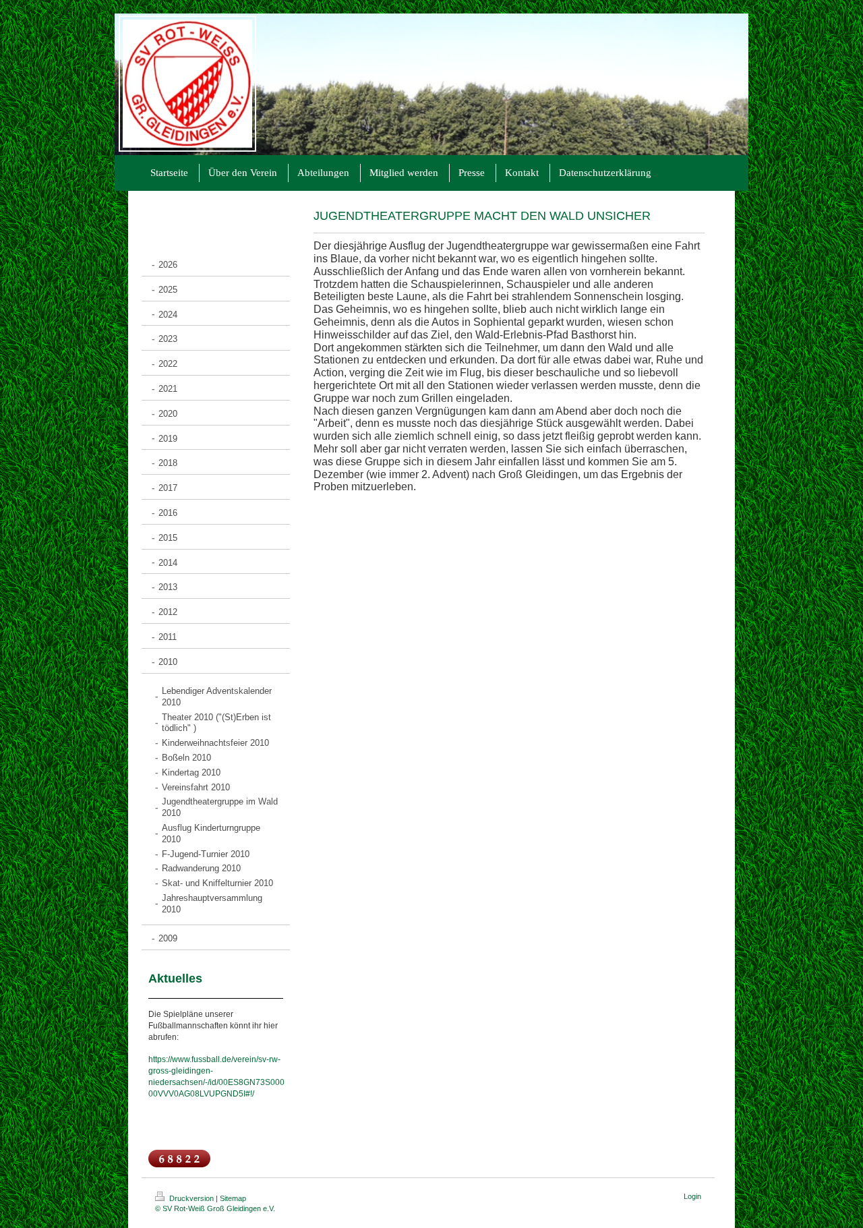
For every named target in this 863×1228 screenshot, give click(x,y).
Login (692, 1196)
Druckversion (191, 1198)
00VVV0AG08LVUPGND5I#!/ (201, 1094)
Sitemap (233, 1198)
